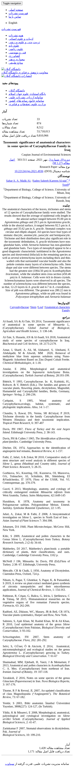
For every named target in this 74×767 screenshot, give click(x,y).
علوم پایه (14, 45)
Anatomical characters (57, 307)
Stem (33, 307)
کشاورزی (14, 55)
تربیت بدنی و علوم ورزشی (24, 42)
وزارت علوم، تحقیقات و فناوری (27, 104)
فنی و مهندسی (17, 52)
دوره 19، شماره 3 (59, 159)
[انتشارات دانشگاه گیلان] (16, 75)
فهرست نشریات (18, 13)
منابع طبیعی (16, 62)
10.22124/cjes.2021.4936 (29, 171)
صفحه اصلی (16, 9)
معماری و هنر (17, 59)
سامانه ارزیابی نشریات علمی (26, 97)
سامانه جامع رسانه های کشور (26, 100)
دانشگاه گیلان (17, 90)
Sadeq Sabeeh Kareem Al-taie (50, 180)
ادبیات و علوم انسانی (21, 38)
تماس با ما (15, 16)
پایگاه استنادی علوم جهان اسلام (27, 93)
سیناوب (9, 763)
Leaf (40, 307)
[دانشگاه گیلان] (10, 69)
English (13, 22)
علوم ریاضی (16, 49)
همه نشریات (16, 35)
